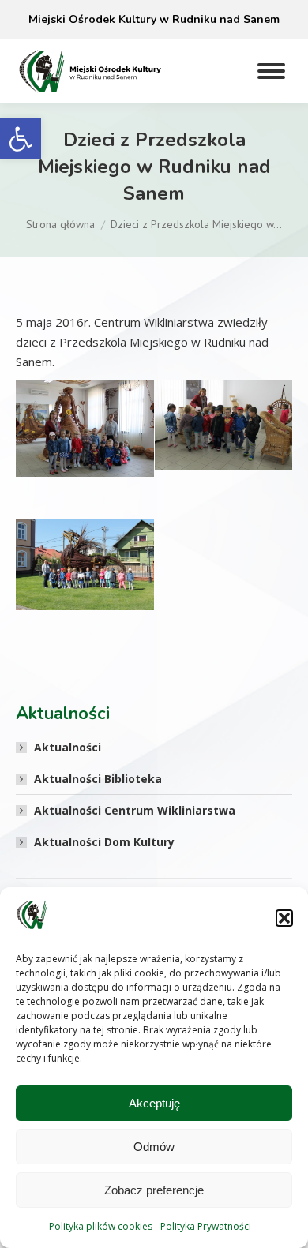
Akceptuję (154, 1103)
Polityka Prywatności (205, 1226)
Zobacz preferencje (154, 1190)
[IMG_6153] (223, 425)
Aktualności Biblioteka (98, 778)
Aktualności (67, 747)
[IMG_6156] (85, 565)
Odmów (154, 1146)
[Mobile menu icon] (271, 71)
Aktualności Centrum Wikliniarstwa (134, 810)
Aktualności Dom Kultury (104, 841)
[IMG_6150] (85, 428)
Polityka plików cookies (100, 1226)
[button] (20, 138)
